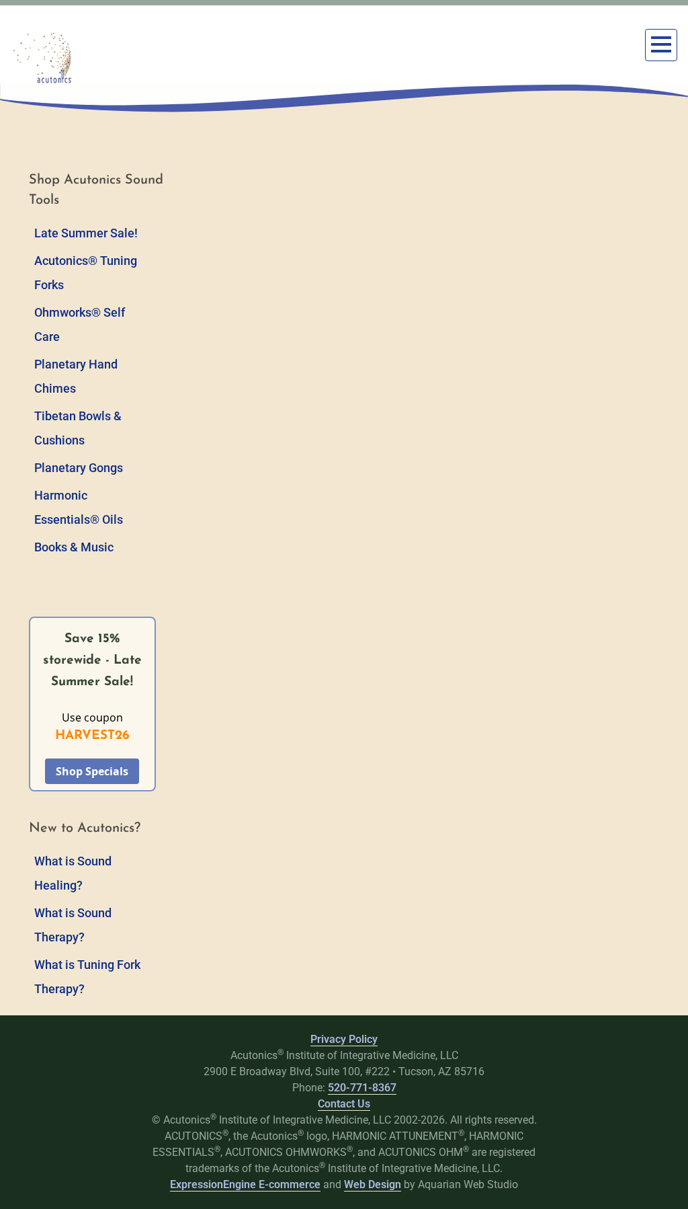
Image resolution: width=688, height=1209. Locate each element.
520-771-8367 (362, 1087)
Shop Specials (92, 771)
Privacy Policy (344, 1039)
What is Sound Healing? (73, 873)
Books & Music (74, 547)
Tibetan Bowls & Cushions (78, 428)
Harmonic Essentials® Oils (78, 507)
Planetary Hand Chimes (76, 376)
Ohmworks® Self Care (79, 324)
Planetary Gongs (78, 468)
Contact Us (344, 1103)
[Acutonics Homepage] (43, 58)
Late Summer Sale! (86, 233)
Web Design (372, 1184)
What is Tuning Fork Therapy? (87, 977)
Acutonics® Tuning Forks (85, 273)
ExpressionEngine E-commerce (245, 1184)
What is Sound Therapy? (73, 925)
